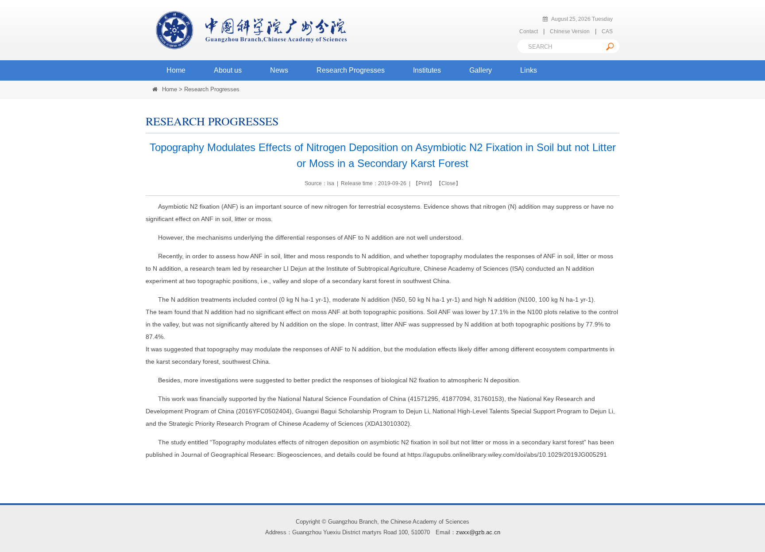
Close (448, 183)
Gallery (480, 70)
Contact (528, 31)
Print (423, 183)
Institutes (427, 70)
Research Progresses (351, 70)
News (279, 70)
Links (528, 70)
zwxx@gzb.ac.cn (478, 532)
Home (175, 70)
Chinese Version (570, 31)
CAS (607, 31)
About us (228, 70)
